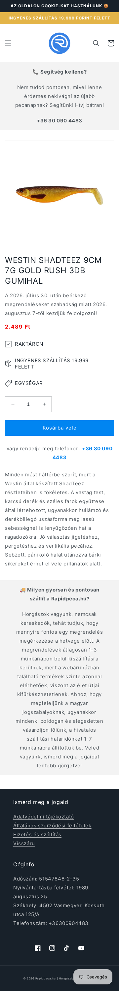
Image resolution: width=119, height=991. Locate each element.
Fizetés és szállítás (37, 834)
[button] (8, 43)
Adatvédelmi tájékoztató (43, 817)
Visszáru (24, 843)
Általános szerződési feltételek (52, 825)
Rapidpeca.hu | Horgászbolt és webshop (65, 978)
